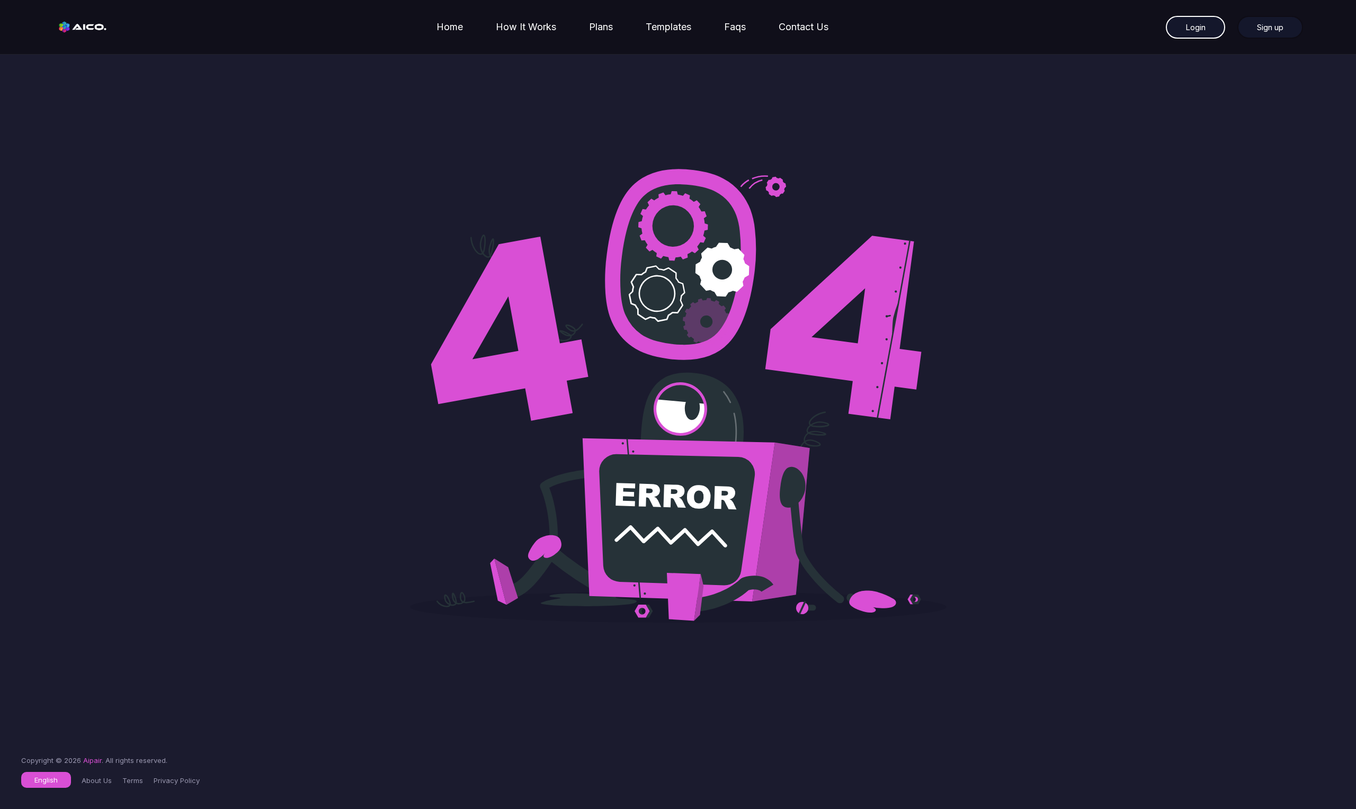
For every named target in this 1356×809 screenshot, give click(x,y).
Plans (601, 26)
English (46, 780)
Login (1195, 27)
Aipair (92, 760)
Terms (132, 780)
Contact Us (803, 26)
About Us (97, 780)
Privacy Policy (177, 780)
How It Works (526, 26)
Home (449, 26)
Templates (668, 26)
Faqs (735, 26)
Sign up (1270, 27)
